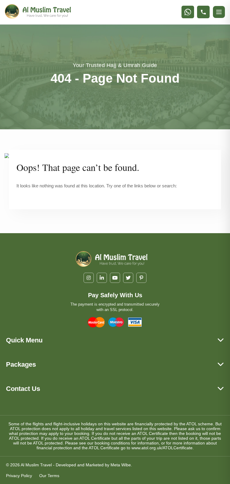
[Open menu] (219, 12)
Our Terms (49, 475)
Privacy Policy (19, 475)
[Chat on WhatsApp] (187, 12)
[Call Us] (203, 12)
